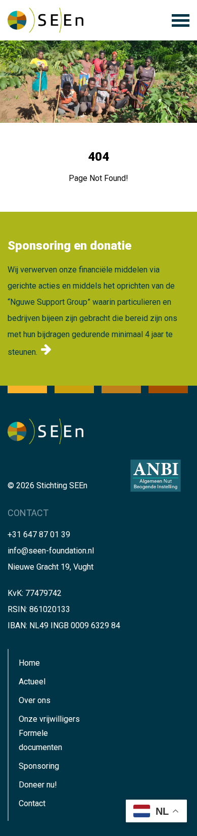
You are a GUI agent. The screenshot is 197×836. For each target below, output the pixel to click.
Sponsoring (39, 766)
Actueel (32, 681)
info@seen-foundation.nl (51, 550)
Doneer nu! (38, 784)
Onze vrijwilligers (49, 719)
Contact (32, 803)
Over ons (35, 700)
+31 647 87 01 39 (39, 534)
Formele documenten (40, 740)
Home (29, 663)
